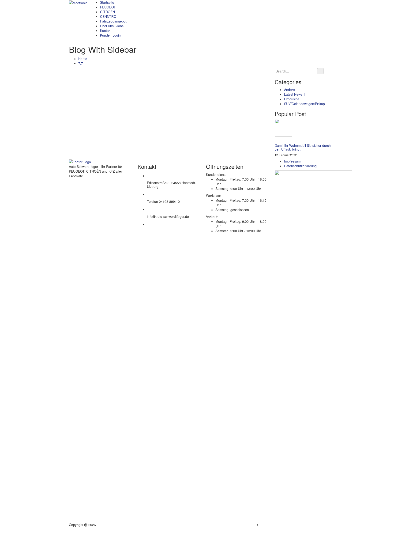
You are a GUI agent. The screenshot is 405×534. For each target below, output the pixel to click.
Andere (289, 89)
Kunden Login (110, 35)
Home (82, 58)
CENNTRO (108, 16)
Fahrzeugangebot (113, 21)
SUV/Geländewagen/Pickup (304, 103)
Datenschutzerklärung (300, 165)
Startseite (107, 2)
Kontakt (105, 30)
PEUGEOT (108, 7)
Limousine (291, 99)
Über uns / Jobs (112, 25)
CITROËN (107, 11)
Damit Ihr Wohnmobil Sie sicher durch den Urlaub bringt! (303, 147)
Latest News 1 (294, 94)
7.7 (80, 63)
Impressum (292, 161)
